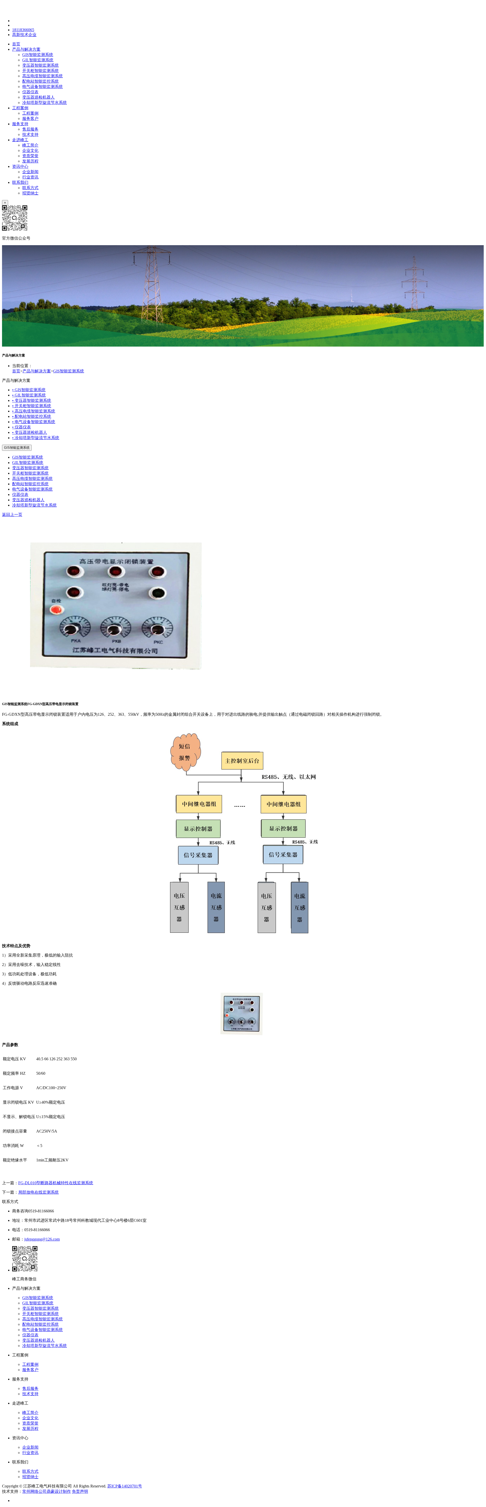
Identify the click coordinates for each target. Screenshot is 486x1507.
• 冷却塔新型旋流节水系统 (35, 438)
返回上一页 (12, 514)
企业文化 (30, 150)
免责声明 (80, 1491)
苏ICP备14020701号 (124, 1486)
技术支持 (30, 134)
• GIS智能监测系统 (29, 390)
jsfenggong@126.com (42, 1239)
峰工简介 (30, 145)
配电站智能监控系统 (40, 81)
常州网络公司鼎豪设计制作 (46, 1491)
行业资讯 (30, 177)
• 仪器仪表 (21, 427)
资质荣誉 (30, 156)
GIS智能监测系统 (37, 54)
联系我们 (20, 182)
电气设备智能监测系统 (42, 86)
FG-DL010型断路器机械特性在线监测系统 (55, 1183)
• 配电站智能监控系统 (31, 416)
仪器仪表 (30, 92)
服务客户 (30, 118)
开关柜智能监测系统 (40, 70)
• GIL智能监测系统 (29, 395)
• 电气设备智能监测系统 (33, 422)
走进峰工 (20, 140)
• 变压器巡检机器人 (29, 432)
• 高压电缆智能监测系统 (33, 411)
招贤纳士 (30, 193)
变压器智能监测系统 (40, 65)
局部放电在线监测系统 (38, 1192)
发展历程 (30, 161)
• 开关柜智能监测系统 (31, 406)
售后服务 (30, 129)
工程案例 (20, 108)
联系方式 (30, 188)
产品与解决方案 (26, 49)
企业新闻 (30, 172)
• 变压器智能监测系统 (31, 400)
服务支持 (20, 124)
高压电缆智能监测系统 (42, 76)
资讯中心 (20, 166)
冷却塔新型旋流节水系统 (44, 102)
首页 (16, 44)
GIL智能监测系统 (37, 60)
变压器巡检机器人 (38, 97)
